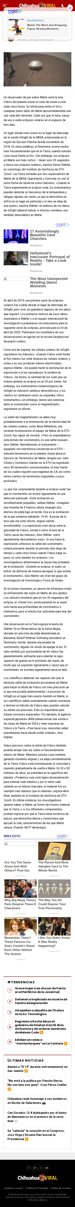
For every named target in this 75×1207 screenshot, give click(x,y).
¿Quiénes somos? (13, 1188)
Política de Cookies (61, 1188)
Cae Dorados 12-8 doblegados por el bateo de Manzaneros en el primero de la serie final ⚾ (37, 1117)
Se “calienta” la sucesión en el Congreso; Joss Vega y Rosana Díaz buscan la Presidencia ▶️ (35, 1135)
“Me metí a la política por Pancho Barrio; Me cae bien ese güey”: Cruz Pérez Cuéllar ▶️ (37, 1085)
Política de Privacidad (37, 1188)
